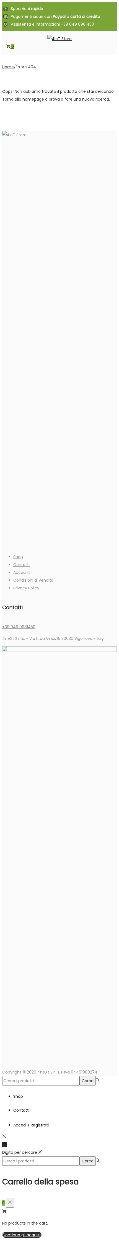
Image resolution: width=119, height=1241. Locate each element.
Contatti (21, 564)
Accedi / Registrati (31, 1125)
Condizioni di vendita (33, 580)
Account (21, 572)
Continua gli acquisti (22, 1235)
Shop (18, 557)
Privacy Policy (26, 588)
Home (8, 67)
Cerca (88, 1081)
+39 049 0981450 (77, 24)
